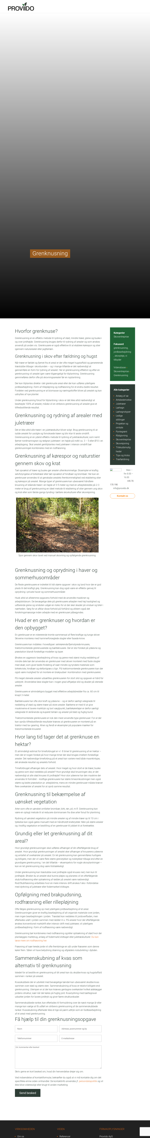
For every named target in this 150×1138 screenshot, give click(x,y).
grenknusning (121, 348)
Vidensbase (120, 367)
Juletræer (121, 403)
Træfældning (122, 459)
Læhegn (120, 407)
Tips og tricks (123, 455)
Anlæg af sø (122, 396)
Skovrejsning (122, 443)
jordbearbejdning (122, 351)
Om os (20, 1136)
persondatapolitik (88, 1081)
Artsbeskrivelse (123, 399)
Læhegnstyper (123, 411)
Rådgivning (122, 435)
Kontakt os (122, 496)
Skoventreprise (121, 336)
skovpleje (119, 355)
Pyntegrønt (121, 431)
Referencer (64, 1136)
